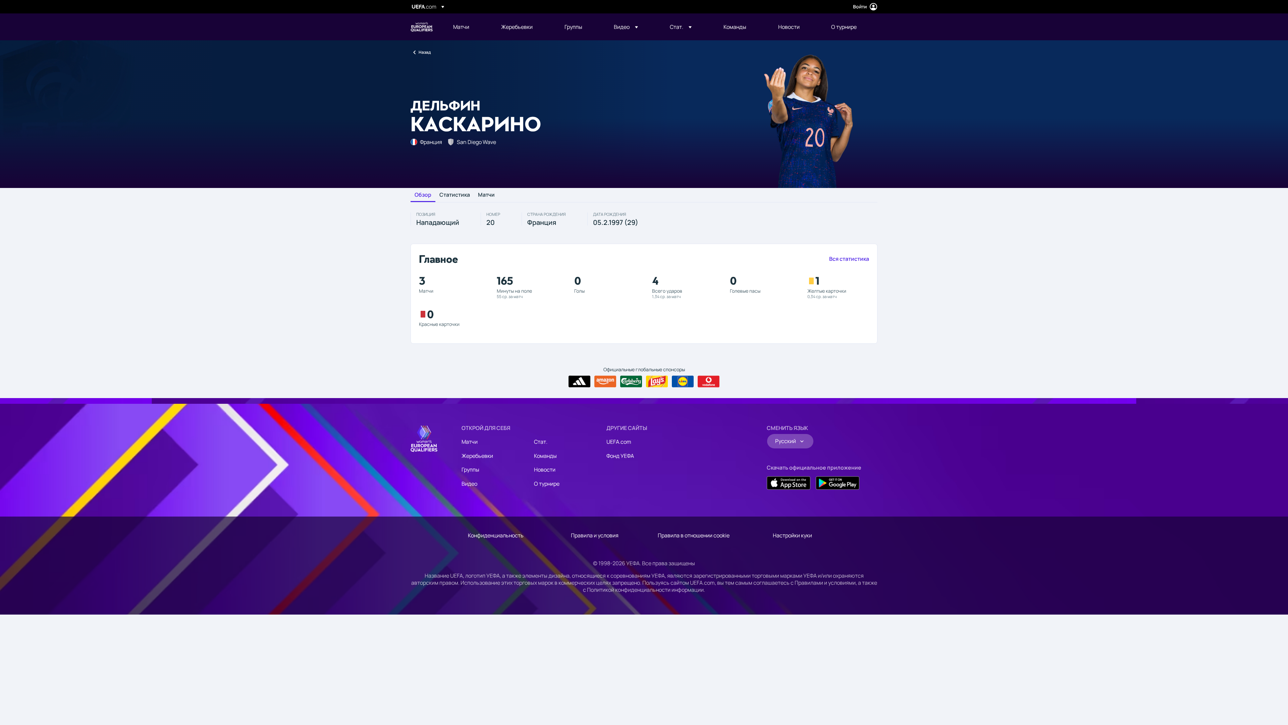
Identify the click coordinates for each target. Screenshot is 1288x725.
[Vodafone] (708, 382)
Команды (545, 456)
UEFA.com (618, 441)
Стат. (540, 441)
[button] (625, 26)
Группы (470, 469)
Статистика (454, 195)
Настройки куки (792, 535)
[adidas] (579, 382)
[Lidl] (683, 382)
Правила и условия (595, 535)
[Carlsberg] (631, 382)
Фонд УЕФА (620, 456)
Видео (469, 483)
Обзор (423, 195)
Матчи (486, 195)
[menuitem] (469, 26)
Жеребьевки (477, 456)
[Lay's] (657, 382)
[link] (461, 26)
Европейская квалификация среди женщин (422, 27)
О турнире (546, 483)
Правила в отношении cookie (694, 535)
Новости (544, 469)
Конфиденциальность (496, 535)
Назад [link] (425, 52)
